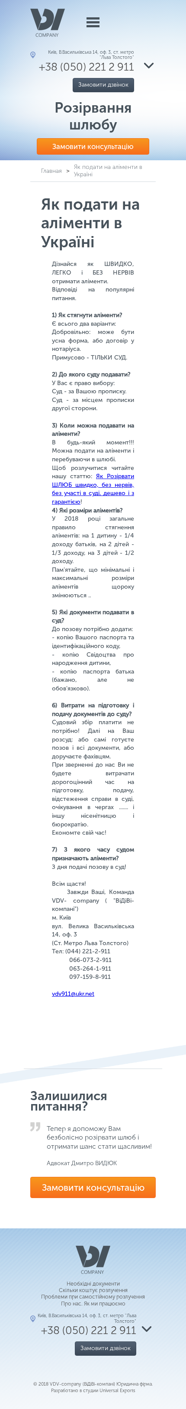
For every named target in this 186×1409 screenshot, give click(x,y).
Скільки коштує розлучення (93, 1290)
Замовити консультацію (93, 146)
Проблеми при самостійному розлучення (93, 1296)
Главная (51, 171)
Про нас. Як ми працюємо (93, 1303)
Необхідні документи (93, 1283)
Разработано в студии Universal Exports (93, 1390)
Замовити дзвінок (103, 84)
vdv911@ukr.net (73, 994)
